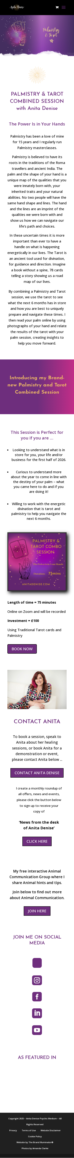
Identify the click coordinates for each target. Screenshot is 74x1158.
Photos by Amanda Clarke (35, 1148)
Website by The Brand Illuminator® (35, 1142)
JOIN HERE (37, 910)
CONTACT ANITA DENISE (37, 772)
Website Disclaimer (51, 1130)
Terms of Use (29, 1130)
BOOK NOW (22, 648)
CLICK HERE (37, 841)
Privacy (13, 1130)
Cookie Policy (35, 1136)
